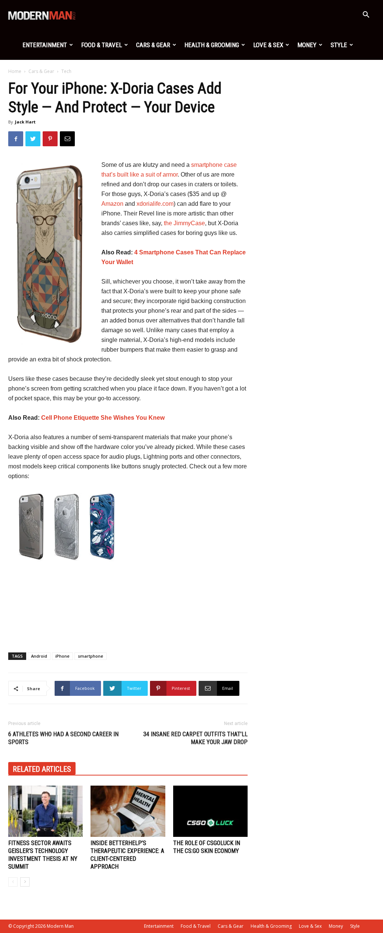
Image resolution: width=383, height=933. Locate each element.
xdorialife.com (155, 204)
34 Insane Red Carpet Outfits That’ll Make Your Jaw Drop (195, 738)
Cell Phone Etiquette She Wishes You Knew (103, 418)
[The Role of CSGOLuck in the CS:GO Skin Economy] (210, 811)
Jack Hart (25, 122)
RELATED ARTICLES (42, 769)
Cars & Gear (153, 45)
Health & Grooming (211, 45)
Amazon (112, 204)
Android (39, 656)
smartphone (90, 656)
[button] (366, 15)
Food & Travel (101, 45)
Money (306, 45)
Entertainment (44, 45)
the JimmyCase (184, 223)
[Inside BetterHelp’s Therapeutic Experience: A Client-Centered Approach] (128, 811)
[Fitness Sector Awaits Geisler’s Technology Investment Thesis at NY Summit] (45, 811)
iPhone (62, 656)
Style (339, 45)
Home (14, 71)
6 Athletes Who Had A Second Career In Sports (63, 738)
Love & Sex (268, 45)
